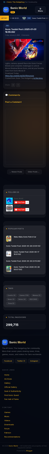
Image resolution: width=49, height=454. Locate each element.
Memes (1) (36, 295)
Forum (7, 429)
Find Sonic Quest (11, 395)
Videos (7, 420)
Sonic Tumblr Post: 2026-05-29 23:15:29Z (23, 261)
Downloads (9, 424)
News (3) (11, 299)
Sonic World (13, 446)
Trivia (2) (11, 303)
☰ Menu (40, 10)
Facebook (8, 361)
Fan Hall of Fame (11, 399)
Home (6, 375)
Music (6, 416)
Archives (8, 379)
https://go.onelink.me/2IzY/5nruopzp (19, 76)
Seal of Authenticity (12, 391)
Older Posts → (33, 172)
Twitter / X (21, 361)
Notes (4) (22, 299)
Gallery (7, 383)
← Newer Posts (16, 172)
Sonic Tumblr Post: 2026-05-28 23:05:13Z (23, 246)
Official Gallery (10, 387)
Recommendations (12, 437)
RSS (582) (33, 299)
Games (7, 412)
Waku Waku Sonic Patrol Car (25, 237)
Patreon (7, 433)
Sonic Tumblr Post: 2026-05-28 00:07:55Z (27, 268)
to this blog (38, 78)
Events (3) (11, 295)
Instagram (34, 361)
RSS (7, 25)
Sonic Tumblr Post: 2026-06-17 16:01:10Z (26, 253)
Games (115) (24, 295)
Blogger (29, 451)
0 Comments (25, 35)
